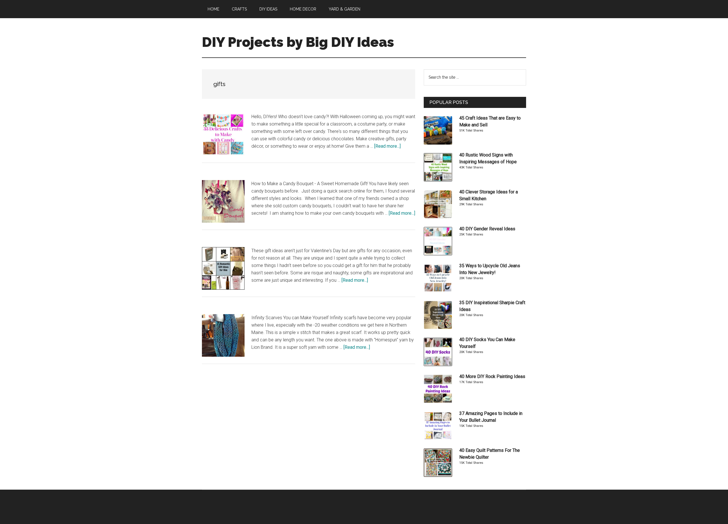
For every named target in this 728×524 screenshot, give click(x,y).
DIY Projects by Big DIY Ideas (298, 42)
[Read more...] (387, 146)
